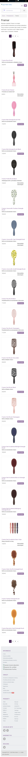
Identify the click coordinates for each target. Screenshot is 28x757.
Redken (4, 718)
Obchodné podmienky (7, 658)
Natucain (16, 701)
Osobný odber (6, 690)
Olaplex (4, 712)
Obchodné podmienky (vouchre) (10, 660)
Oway (4, 720)
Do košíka (21, 64)
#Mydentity (5, 714)
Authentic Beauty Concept (6, 707)
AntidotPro (17, 706)
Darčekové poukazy (8, 692)
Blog (4, 688)
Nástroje (16, 718)
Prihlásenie (5, 684)
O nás (4, 653)
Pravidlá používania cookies (9, 679)
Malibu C (5, 710)
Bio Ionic (16, 716)
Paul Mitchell (5, 716)
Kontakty (5, 662)
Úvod (3, 15)
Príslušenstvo (10, 15)
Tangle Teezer (17, 712)
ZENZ (4, 701)
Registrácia (5, 686)
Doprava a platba (6, 656)
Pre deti (16, 720)
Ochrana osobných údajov (8, 682)
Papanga (16, 710)
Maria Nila (5, 704)
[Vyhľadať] (4, 10)
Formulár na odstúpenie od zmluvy (10, 677)
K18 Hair (16, 704)
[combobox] (12, 10)
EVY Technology (18, 708)
